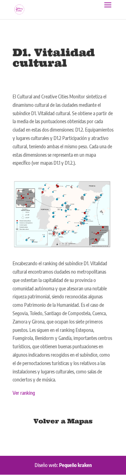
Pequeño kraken (75, 465)
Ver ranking (24, 393)
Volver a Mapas (63, 421)
